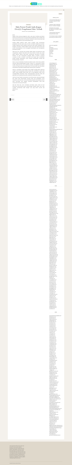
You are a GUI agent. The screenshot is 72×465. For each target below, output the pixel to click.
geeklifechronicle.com (53, 371)
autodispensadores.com (54, 416)
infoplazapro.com (52, 149)
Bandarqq (28, 24)
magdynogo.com (52, 182)
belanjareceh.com (52, 71)
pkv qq (18, 445)
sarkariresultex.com (53, 81)
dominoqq (51, 50)
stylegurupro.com (52, 367)
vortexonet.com (52, 325)
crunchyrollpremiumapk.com (55, 94)
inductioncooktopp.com (54, 418)
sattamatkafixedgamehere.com (55, 408)
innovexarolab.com (53, 164)
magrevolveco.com (53, 172)
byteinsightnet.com (53, 212)
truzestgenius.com (53, 232)
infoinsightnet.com (53, 209)
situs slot (11, 455)
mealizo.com (51, 82)
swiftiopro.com (52, 359)
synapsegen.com (52, 288)
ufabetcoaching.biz (53, 430)
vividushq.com (52, 290)
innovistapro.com (52, 355)
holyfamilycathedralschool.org (55, 427)
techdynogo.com (52, 131)
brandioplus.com (52, 285)
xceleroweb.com (52, 305)
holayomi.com (52, 424)
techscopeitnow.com (53, 177)
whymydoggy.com (53, 63)
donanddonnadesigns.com (54, 397)
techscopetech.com (53, 241)
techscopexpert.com (53, 143)
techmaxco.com (52, 362)
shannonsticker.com (53, 72)
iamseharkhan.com (53, 77)
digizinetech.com (52, 161)
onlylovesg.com (52, 401)
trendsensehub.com (53, 384)
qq (49, 46)
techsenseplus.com (53, 155)
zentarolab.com (52, 302)
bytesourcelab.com (53, 265)
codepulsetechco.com (53, 213)
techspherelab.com (53, 249)
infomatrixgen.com (53, 163)
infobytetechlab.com (53, 165)
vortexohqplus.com (53, 357)
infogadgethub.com (53, 190)
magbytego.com (52, 207)
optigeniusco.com (52, 339)
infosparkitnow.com (53, 199)
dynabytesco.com (52, 366)
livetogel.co (51, 392)
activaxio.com (52, 365)
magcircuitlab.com (53, 226)
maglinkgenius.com (53, 225)
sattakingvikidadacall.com (54, 406)
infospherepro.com (53, 372)
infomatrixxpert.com (53, 217)
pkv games (12, 454)
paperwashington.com (53, 412)
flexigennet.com (52, 123)
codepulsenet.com (53, 259)
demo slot (51, 53)
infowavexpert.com (53, 152)
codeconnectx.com (53, 215)
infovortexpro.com (53, 175)
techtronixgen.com (53, 140)
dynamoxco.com (52, 282)
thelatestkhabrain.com (53, 78)
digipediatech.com (53, 134)
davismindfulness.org (53, 431)
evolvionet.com (52, 322)
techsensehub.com (53, 194)
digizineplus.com (52, 262)
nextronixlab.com (52, 272)
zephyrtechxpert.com (53, 235)
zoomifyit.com (52, 308)
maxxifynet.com (52, 326)
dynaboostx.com (52, 353)
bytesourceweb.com (53, 169)
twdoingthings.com (53, 118)
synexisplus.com (52, 324)
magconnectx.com (53, 421)
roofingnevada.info (53, 420)
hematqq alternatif (13, 451)
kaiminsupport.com (53, 70)
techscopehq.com (52, 261)
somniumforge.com (53, 102)
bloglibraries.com (52, 104)
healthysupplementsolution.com (55, 129)
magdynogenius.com (53, 137)
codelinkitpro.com (52, 191)
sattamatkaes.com (52, 93)
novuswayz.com (52, 350)
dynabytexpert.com (53, 276)
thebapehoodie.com (53, 106)
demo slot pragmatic (53, 45)
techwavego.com (52, 238)
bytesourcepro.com (53, 248)
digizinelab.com (52, 237)
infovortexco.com (52, 236)
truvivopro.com (52, 331)
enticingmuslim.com (53, 108)
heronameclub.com (53, 124)
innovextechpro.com (53, 141)
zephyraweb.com (52, 337)
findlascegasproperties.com (54, 395)
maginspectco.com (53, 181)
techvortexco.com (52, 200)
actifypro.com (52, 351)
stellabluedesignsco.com (54, 119)
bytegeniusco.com (53, 153)
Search (60, 13)
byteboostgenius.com (53, 255)
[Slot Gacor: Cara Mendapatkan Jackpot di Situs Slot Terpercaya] (36, 4)
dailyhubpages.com (53, 403)
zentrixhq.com (52, 273)
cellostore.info (52, 84)
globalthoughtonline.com (54, 87)
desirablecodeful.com (53, 122)
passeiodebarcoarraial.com (54, 75)
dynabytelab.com (52, 321)
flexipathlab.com (52, 289)
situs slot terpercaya (18, 448)
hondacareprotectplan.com (54, 95)
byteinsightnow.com (53, 170)
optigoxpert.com (52, 349)
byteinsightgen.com (53, 160)
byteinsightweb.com (53, 136)
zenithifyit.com (52, 334)
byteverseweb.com (53, 253)
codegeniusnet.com (53, 208)
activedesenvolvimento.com (54, 402)
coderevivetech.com (53, 171)
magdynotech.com (53, 260)
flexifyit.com (51, 277)
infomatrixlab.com (52, 250)
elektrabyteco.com (53, 230)
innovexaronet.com (53, 218)
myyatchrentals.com (53, 89)
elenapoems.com (52, 111)
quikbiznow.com (52, 303)
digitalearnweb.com (53, 64)
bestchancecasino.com (53, 414)
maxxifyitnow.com (52, 267)
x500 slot (20, 449)
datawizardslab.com (53, 368)
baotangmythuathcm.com (54, 100)
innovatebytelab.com (53, 205)
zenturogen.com (52, 283)
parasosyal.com (52, 107)
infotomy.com (52, 128)
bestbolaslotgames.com (54, 407)
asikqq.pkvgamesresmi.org (15, 457)
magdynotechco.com (53, 197)
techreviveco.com (52, 244)
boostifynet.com (52, 345)
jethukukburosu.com (53, 101)
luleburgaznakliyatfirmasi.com (55, 105)
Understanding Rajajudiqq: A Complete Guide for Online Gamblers (55, 21)
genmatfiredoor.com (53, 394)
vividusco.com (52, 332)
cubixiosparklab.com (53, 221)
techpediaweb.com (53, 145)
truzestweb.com (52, 300)
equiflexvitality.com (53, 400)
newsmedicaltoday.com (54, 419)
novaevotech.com (52, 223)
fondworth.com (52, 76)
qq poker (16, 454)
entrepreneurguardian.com (54, 409)
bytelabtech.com (52, 195)
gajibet (23, 456)
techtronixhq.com (52, 189)
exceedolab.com (52, 363)
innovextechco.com (53, 224)
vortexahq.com (52, 333)
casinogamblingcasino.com (54, 96)
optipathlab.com (52, 320)
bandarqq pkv (21, 454)
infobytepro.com (52, 206)
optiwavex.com (52, 296)
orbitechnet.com (52, 295)
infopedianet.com (52, 258)
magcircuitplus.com (53, 176)
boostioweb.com (52, 318)
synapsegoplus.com (53, 256)
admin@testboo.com (32, 31)
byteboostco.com (52, 229)
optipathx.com (52, 271)
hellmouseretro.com (53, 112)
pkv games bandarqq (53, 48)
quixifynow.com (52, 268)
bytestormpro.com (53, 380)
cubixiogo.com (52, 293)
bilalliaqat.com (52, 415)
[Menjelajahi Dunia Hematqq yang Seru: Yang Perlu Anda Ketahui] (12, 99)
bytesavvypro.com (52, 159)
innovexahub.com (52, 327)
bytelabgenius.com (53, 146)
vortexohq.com (52, 374)
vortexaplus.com (52, 291)
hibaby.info (51, 410)
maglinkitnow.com (53, 135)
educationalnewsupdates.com (55, 315)
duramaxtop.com (52, 116)
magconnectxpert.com (53, 231)
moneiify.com (51, 88)
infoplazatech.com (53, 202)
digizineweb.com (52, 214)
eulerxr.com (51, 386)
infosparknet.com (52, 266)
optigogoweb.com (52, 306)
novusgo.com (52, 379)
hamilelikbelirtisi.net (53, 360)
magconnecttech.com (53, 390)
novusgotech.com (52, 279)
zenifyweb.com (52, 391)
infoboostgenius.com (53, 157)
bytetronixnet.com (53, 178)
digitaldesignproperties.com (54, 79)
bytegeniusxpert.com (53, 203)
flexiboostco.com (52, 316)
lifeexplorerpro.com (53, 378)
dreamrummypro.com (53, 69)
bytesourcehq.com (53, 211)
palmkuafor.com (52, 66)
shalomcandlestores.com (54, 90)
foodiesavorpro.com (53, 373)
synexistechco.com (53, 330)
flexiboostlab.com (52, 356)
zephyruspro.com (52, 270)
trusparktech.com (52, 343)
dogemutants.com (53, 114)
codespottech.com (53, 130)
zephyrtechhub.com (53, 299)
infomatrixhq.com (52, 220)
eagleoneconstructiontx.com (55, 398)
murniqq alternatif (19, 450)
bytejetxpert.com (52, 180)
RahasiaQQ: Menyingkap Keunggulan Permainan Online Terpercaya (55, 29)
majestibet (16, 456)
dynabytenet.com (52, 247)
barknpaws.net (52, 83)
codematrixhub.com (53, 154)
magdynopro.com (52, 148)
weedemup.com (52, 413)
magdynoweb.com (53, 242)
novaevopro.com (52, 342)
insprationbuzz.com (53, 73)
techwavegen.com (53, 158)
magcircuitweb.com (53, 142)
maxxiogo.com (52, 278)
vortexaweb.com (52, 338)
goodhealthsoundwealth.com (55, 110)
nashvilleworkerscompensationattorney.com (58, 426)
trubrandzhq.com (52, 344)
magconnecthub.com (53, 254)
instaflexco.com (52, 354)
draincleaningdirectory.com (54, 99)
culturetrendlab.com (53, 383)
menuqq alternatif (13, 445)
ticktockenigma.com (53, 385)
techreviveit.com (52, 151)
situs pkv (51, 56)
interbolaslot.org (52, 65)
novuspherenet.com (53, 294)
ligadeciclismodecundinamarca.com (56, 425)
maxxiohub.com (52, 336)
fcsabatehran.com (52, 113)
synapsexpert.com (52, 301)
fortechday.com (52, 433)
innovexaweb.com (52, 284)
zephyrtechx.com (52, 348)
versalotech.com (52, 361)
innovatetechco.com (53, 147)
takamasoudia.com (53, 117)
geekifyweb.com (52, 201)
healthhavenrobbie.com (54, 396)
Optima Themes (18, 463)
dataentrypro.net (52, 67)
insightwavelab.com (53, 377)
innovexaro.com (52, 264)
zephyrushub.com (53, 319)
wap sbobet (15, 449)
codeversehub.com (53, 252)
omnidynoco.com (52, 297)
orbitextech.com (52, 389)
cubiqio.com (51, 369)
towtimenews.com (53, 98)
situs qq (50, 52)
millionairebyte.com (53, 432)
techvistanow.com (52, 219)
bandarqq (51, 47)
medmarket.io (52, 125)
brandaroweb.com (53, 307)
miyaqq (20, 456)
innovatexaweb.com (53, 196)
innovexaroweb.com (53, 243)
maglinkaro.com (52, 246)
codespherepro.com (53, 166)
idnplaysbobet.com (53, 404)
